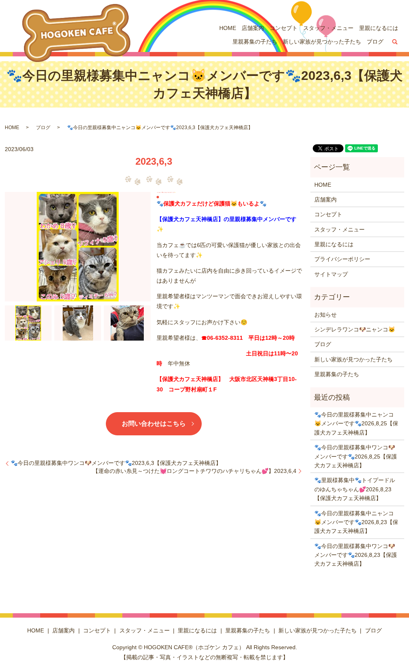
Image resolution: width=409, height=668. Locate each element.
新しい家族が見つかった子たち (322, 41)
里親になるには (378, 28)
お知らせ (325, 314)
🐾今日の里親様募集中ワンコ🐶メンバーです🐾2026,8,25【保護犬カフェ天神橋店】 (355, 456)
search (395, 42)
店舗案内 (253, 28)
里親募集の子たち (254, 41)
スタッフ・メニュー (328, 28)
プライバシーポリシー (342, 259)
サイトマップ (331, 274)
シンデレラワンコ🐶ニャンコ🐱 (354, 329)
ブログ (375, 41)
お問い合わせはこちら (154, 423)
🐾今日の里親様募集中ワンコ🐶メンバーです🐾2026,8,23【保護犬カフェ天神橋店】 (355, 555)
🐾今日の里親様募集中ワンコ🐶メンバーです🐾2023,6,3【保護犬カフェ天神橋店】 (116, 463)
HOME (227, 28)
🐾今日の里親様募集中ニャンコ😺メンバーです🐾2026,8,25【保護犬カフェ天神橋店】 (356, 423)
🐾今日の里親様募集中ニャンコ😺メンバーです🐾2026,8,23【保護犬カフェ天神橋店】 (356, 522)
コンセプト (284, 28)
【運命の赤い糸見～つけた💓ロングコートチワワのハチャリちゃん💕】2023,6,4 (194, 471)
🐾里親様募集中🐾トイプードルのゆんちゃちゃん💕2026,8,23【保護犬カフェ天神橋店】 (354, 489)
